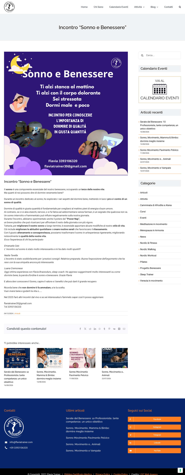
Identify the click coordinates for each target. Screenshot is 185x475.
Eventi (143, 218)
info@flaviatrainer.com (21, 442)
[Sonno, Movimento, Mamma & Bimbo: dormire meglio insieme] (50, 358)
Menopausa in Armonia (152, 230)
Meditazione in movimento (153, 224)
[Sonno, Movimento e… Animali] (115, 358)
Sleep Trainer (146, 274)
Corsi (143, 211)
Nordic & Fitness (148, 243)
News (143, 236)
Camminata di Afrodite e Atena (156, 205)
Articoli (17, 313)
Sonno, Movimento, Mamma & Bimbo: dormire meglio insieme (49, 375)
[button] (180, 6)
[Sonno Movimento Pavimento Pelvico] (82, 358)
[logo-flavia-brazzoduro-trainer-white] (14, 418)
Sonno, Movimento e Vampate (155, 168)
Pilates (143, 262)
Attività (143, 199)
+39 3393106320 (19, 447)
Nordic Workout (148, 255)
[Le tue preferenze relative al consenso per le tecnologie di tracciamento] (180, 470)
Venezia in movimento (151, 280)
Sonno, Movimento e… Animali (155, 159)
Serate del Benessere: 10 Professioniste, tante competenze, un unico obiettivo (159, 125)
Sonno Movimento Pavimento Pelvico (159, 150)
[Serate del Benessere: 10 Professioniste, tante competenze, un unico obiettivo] (17, 358)
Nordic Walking (148, 249)
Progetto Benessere (150, 268)
